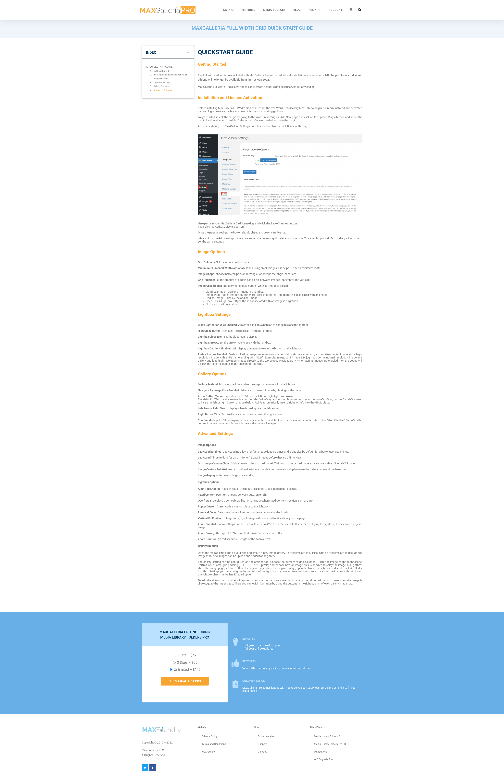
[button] (360, 10)
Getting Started (161, 71)
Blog (297, 10)
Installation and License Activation (170, 74)
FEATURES (248, 10)
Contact (262, 751)
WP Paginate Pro (323, 759)
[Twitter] (145, 767)
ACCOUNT (335, 10)
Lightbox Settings (162, 82)
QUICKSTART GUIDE (160, 66)
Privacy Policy (209, 736)
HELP (312, 10)
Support (262, 744)
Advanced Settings (163, 90)
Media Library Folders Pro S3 (330, 744)
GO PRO (228, 10)
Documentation (266, 736)
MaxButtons (320, 751)
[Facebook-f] (152, 767)
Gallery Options (161, 86)
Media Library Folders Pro (328, 736)
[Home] (167, 10)
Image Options (161, 78)
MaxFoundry (208, 751)
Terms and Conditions (214, 744)
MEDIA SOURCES (274, 10)
